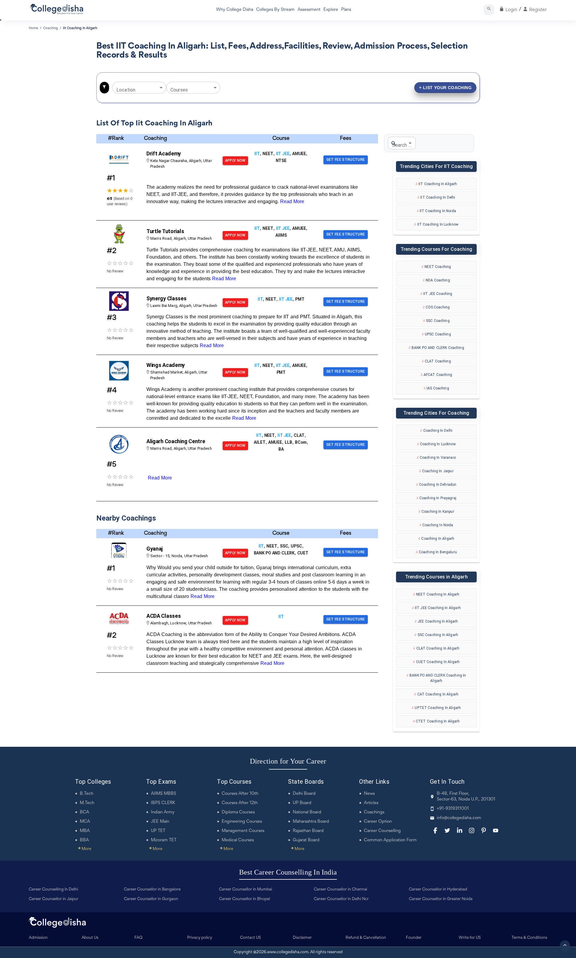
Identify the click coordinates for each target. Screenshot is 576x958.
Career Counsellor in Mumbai (245, 889)
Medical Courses (238, 840)
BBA (84, 840)
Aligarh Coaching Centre (175, 441)
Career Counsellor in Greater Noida (440, 899)
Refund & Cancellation (366, 938)
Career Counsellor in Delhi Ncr (341, 899)
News (369, 794)
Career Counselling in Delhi (53, 889)
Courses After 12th (240, 803)
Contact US (250, 938)
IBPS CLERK (163, 803)
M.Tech (87, 803)
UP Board (302, 803)
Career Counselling (382, 831)
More (84, 849)
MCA (85, 822)
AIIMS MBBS (163, 794)
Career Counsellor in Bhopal (244, 899)
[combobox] (134, 87)
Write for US (470, 938)
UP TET (158, 831)
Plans (346, 10)
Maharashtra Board (311, 822)
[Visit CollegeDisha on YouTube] (495, 830)
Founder (414, 938)
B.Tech (86, 794)
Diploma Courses (238, 812)
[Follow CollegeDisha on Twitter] (447, 830)
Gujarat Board (306, 840)
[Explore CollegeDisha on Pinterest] (483, 830)
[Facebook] (435, 830)
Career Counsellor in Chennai (340, 889)
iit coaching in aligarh (80, 28)
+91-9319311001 (453, 809)
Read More (292, 201)
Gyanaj (154, 548)
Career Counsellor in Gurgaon (151, 899)
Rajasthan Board (308, 831)
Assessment (309, 10)
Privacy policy (199, 938)
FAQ (138, 938)
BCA (84, 812)
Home (33, 28)
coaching (50, 28)
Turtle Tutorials (165, 231)
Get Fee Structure (345, 160)
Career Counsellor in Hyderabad (438, 889)
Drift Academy (163, 153)
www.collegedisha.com (287, 952)
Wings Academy (165, 365)
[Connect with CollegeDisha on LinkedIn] (459, 830)
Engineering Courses (242, 822)
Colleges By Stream (275, 10)
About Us (90, 938)
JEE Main (160, 822)
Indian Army (163, 812)
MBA (85, 831)
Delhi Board (304, 794)
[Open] (161, 87)
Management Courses (243, 831)
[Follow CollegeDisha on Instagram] (471, 830)
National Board (307, 812)
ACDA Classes (163, 616)
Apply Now (235, 160)
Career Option (378, 822)
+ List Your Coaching (445, 87)
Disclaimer (302, 938)
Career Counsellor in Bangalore (152, 889)
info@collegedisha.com (459, 818)
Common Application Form (390, 840)
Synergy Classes (166, 298)
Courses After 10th (240, 794)
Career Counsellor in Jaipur (53, 899)
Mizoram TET (163, 840)
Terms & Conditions (529, 938)
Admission (38, 938)
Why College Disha (234, 10)
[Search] (489, 9)
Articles (371, 803)
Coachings (374, 812)
